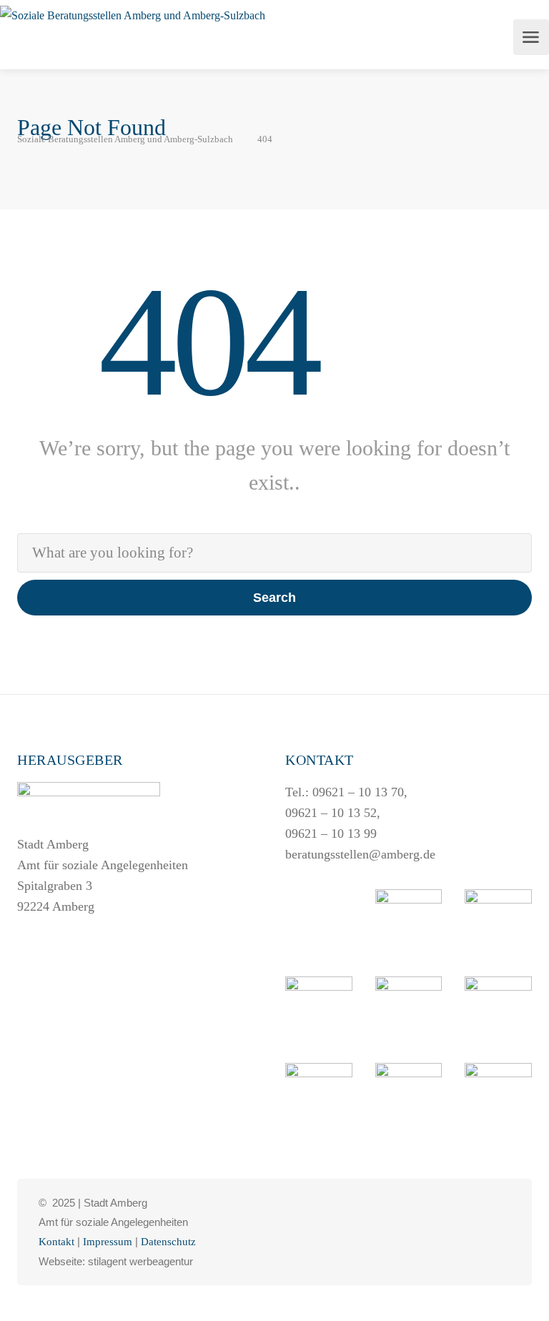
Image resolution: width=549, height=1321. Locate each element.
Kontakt (56, 1241)
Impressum (107, 1241)
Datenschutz (168, 1241)
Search (274, 597)
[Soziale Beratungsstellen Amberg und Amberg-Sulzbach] (132, 15)
